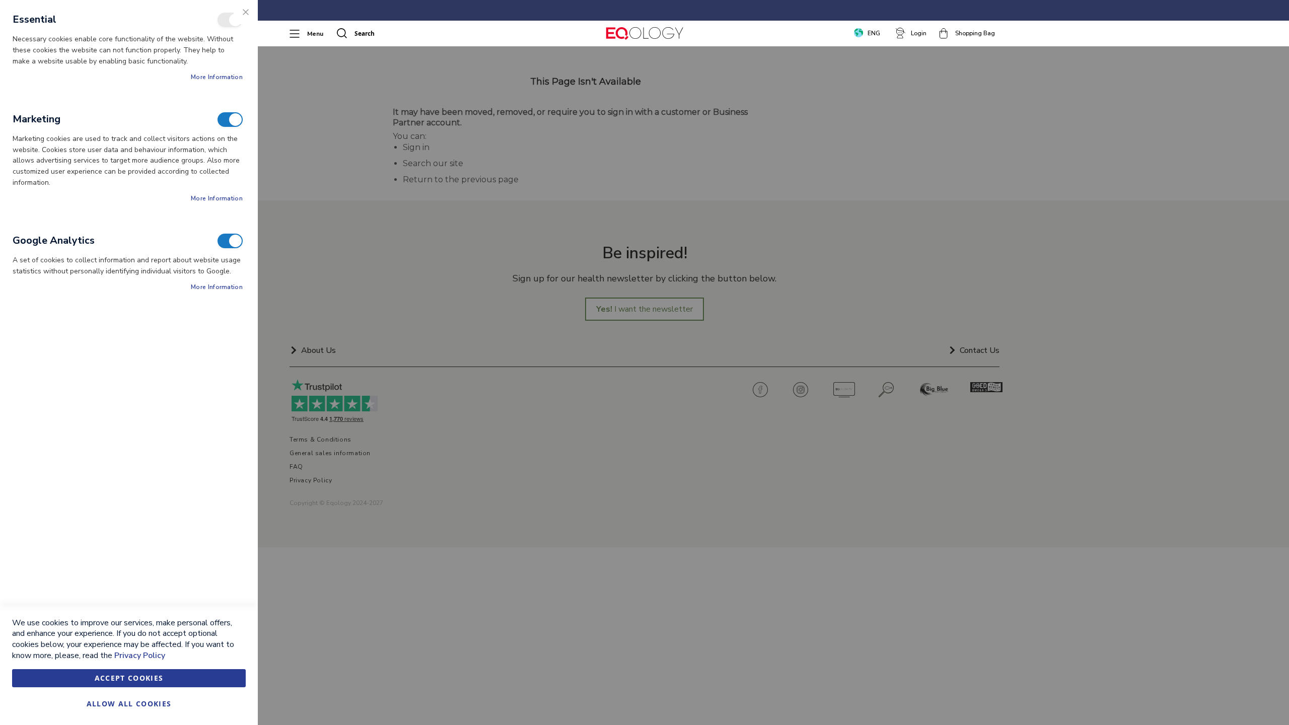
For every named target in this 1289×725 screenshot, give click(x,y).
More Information (217, 77)
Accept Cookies (129, 678)
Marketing (230, 119)
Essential (230, 20)
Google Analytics (230, 241)
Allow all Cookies (129, 703)
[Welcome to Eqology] (644, 33)
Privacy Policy (139, 655)
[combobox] (401, 33)
